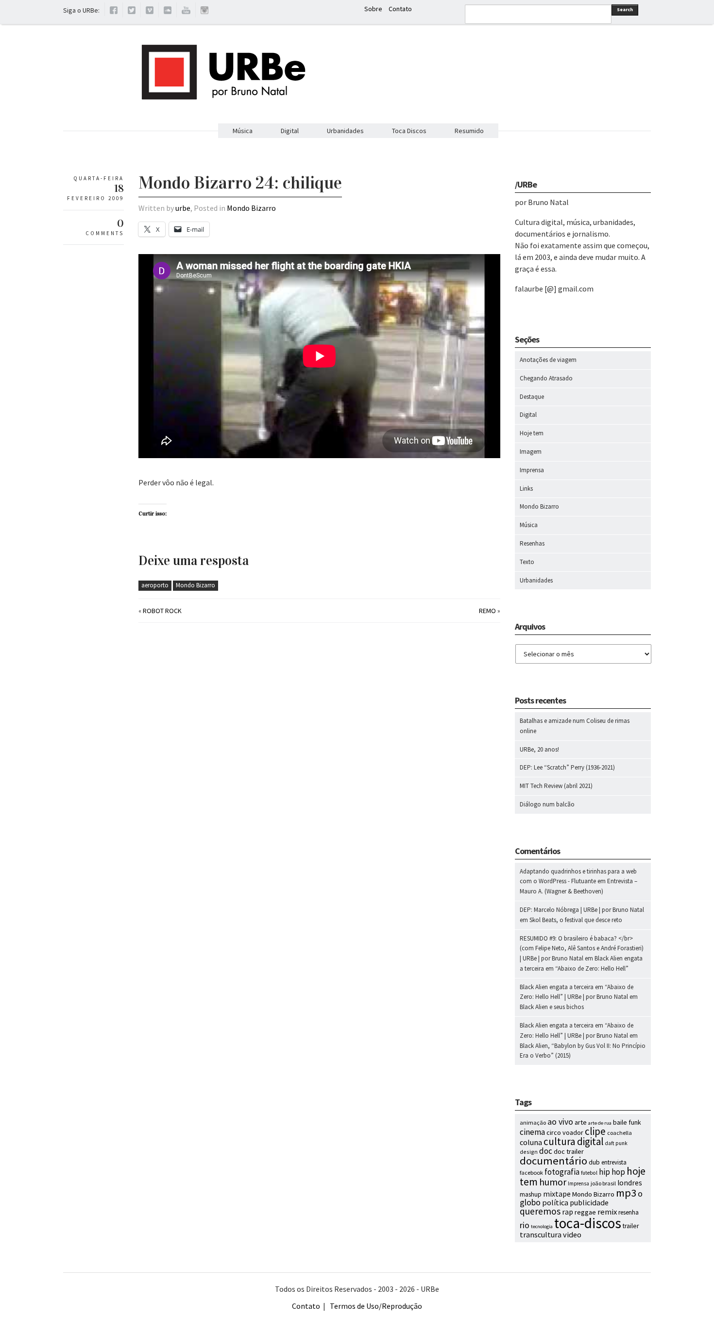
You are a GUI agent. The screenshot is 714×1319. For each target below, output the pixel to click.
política (555, 1202)
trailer (631, 1226)
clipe (595, 1131)
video (572, 1234)
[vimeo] (149, 11)
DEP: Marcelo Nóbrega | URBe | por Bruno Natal (582, 910)
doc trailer (569, 1151)
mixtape (557, 1194)
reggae (585, 1212)
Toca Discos (409, 130)
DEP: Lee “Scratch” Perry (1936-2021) (567, 767)
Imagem (531, 451)
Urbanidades (345, 130)
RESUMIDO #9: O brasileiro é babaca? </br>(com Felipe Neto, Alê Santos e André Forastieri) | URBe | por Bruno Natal (582, 948)
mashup (531, 1194)
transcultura (540, 1234)
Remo (487, 610)
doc (545, 1151)
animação (533, 1122)
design (529, 1151)
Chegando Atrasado (546, 378)
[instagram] (204, 11)
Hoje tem (532, 433)
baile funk (627, 1122)
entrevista (614, 1162)
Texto (527, 562)
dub (594, 1162)
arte (581, 1122)
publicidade (589, 1202)
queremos (540, 1211)
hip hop (612, 1171)
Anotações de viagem (548, 360)
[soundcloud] (167, 11)
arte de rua (600, 1123)
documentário (553, 1160)
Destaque (532, 397)
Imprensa (532, 470)
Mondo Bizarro (251, 208)
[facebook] (114, 11)
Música (243, 130)
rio (524, 1225)
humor (552, 1182)
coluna (531, 1142)
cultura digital (574, 1141)
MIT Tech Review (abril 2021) (556, 786)
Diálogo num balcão (547, 804)
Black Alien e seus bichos (552, 1007)
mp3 (626, 1192)
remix (607, 1212)
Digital (290, 130)
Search (625, 9)
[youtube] (186, 11)
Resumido (469, 130)
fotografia (561, 1171)
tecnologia (542, 1226)
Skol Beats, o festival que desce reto (575, 920)
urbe (182, 208)
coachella (619, 1132)
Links (526, 488)
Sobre (373, 8)
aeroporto (155, 585)
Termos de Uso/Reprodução (376, 1306)
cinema (532, 1132)
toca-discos (587, 1223)
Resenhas (532, 543)
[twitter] (132, 11)
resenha (628, 1212)
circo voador (564, 1132)
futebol (589, 1172)
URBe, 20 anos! (539, 749)
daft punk (616, 1143)
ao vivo (560, 1121)
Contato (400, 8)
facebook (531, 1172)
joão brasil (603, 1183)
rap (567, 1211)
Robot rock (162, 610)
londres (629, 1182)
